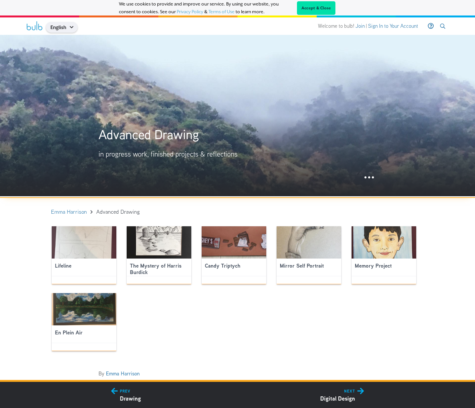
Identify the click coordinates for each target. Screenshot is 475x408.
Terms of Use (221, 11)
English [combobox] (58, 27)
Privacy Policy (190, 11)
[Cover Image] (237, 115)
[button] (73, 27)
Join (360, 26)
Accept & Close (316, 8)
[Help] (430, 26)
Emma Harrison (123, 373)
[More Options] (369, 177)
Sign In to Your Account (393, 26)
